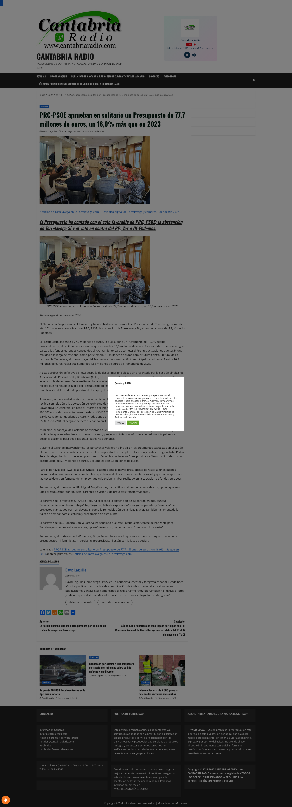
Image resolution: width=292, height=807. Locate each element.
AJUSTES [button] (120, 422)
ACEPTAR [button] (133, 422)
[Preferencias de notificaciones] (6, 800)
